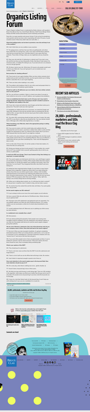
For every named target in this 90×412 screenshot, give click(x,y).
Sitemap (59, 363)
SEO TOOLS (70, 360)
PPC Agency (55, 345)
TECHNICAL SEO (79, 360)
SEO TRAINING (54, 360)
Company (59, 8)
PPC (47, 8)
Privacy (47, 363)
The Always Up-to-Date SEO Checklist (67, 111)
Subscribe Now (28, 300)
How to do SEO (35, 340)
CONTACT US (78, 2)
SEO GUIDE (62, 360)
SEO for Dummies (51, 343)
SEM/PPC (28, 360)
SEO (33, 8)
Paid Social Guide (52, 340)
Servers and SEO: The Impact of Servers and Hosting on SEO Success (69, 97)
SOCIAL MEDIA (44, 360)
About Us (41, 363)
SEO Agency (47, 345)
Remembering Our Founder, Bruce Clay (12, 325)
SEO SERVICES (20, 360)
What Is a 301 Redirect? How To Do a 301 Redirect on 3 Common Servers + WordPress (28, 326)
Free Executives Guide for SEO (38, 343)
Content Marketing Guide (37, 345)
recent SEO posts (25, 310)
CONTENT (39, 8)
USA (60, 1)
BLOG (53, 8)
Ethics (53, 363)
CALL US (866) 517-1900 (74, 8)
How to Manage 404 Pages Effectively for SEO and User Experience (42, 326)
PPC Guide (43, 340)
